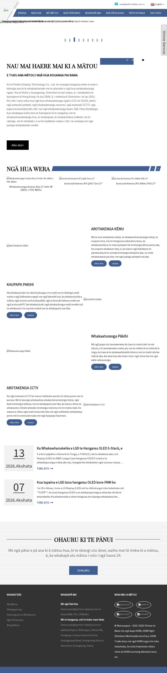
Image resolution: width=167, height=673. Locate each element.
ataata (115, 263)
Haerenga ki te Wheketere (21, 614)
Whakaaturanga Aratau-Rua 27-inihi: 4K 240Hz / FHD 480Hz (31, 188)
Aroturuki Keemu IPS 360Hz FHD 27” (136, 183)
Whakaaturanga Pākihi (109, 336)
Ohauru (83, 570)
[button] (16, 32)
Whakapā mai (93, 13)
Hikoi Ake (98, 263)
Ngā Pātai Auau (115, 13)
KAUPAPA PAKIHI (20, 284)
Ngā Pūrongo (71, 13)
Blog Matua (13, 625)
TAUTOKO (155, 13)
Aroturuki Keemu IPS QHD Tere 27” (83, 183)
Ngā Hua (36, 13)
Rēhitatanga (137, 13)
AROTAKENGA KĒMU (107, 228)
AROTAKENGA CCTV (22, 387)
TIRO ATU (43, 468)
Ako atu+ (18, 145)
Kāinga (22, 13)
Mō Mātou (52, 13)
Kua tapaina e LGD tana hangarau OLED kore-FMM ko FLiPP (76, 484)
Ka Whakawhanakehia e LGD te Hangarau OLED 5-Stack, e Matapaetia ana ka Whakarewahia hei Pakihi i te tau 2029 (79, 450)
